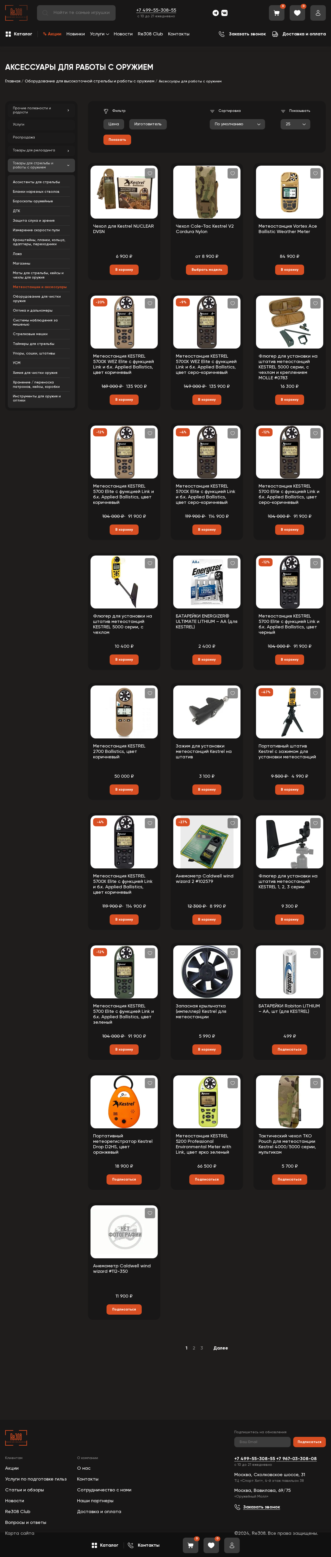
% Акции (52, 34)
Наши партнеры (95, 1501)
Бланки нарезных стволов (36, 192)
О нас (84, 1468)
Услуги (97, 34)
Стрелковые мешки (30, 334)
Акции (12, 1468)
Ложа (17, 254)
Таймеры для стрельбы (33, 344)
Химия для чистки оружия (35, 373)
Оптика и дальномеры (32, 310)
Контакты (179, 34)
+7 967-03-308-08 (296, 1458)
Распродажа (24, 137)
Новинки (75, 34)
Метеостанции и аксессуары (40, 287)
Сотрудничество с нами (104, 1490)
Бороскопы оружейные (33, 201)
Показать (117, 140)
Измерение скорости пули (36, 230)
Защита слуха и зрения (34, 220)
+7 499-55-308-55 (156, 10)
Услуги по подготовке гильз (36, 1479)
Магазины (21, 263)
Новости (123, 34)
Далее (220, 1348)
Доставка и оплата (99, 1511)
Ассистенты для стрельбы (36, 182)
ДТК (16, 211)
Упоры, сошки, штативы (34, 353)
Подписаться (309, 1442)
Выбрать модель (207, 270)
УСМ (16, 363)
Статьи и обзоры (24, 1490)
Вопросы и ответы (25, 1522)
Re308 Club (150, 34)
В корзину (124, 270)
